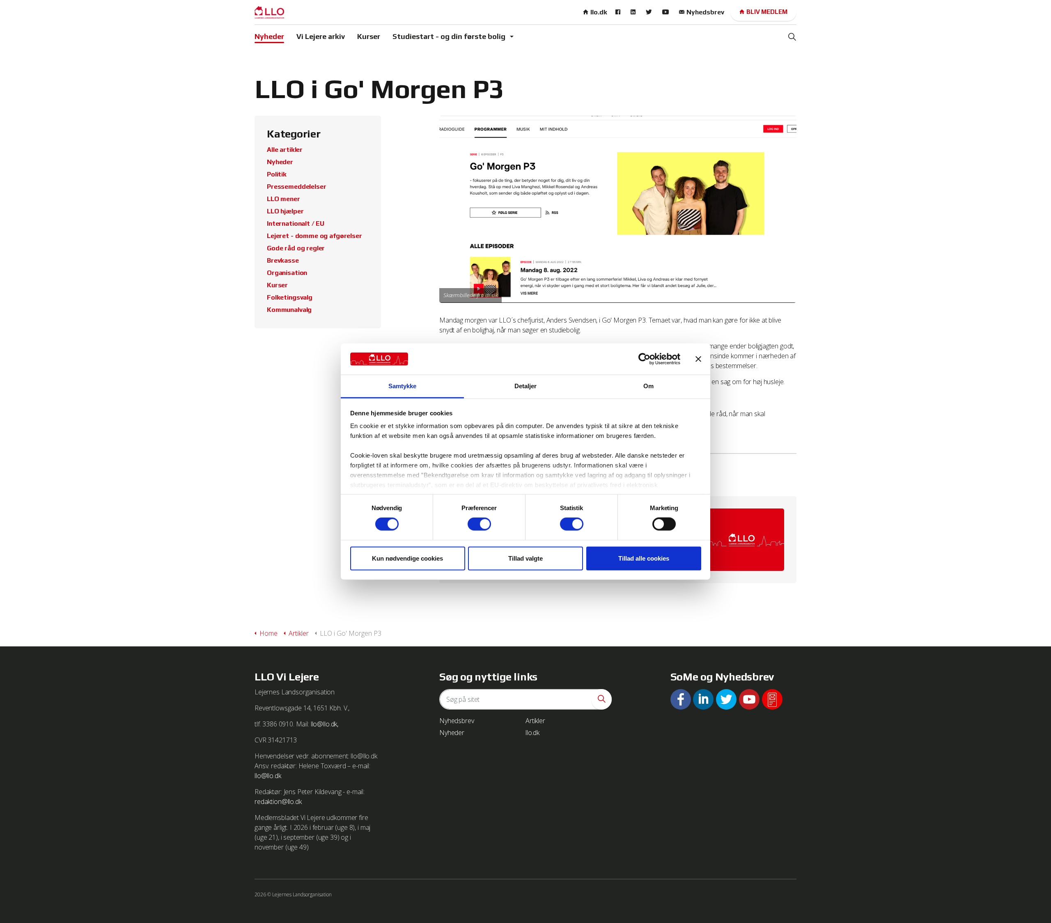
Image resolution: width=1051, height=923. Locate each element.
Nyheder (269, 36)
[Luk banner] (698, 359)
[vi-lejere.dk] (269, 12)
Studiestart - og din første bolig (448, 36)
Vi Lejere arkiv (320, 36)
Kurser (368, 36)
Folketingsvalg (289, 297)
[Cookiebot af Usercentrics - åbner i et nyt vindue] (644, 359)
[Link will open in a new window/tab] (618, 12)
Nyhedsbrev (705, 12)
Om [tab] (648, 385)
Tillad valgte (525, 557)
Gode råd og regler (296, 248)
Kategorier (294, 134)
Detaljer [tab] (525, 385)
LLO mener (283, 199)
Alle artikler (285, 149)
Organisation (287, 273)
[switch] (479, 524)
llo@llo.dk (268, 775)
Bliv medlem (766, 11)
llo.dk (598, 12)
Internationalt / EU (295, 223)
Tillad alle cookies (643, 557)
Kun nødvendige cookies (407, 557)
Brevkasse (283, 260)
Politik (277, 174)
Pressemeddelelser (296, 186)
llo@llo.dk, (324, 723)
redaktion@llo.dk (278, 801)
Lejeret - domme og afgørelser (314, 236)
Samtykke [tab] (402, 385)
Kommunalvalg (289, 310)
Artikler (535, 720)
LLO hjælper (285, 211)
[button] (601, 699)
